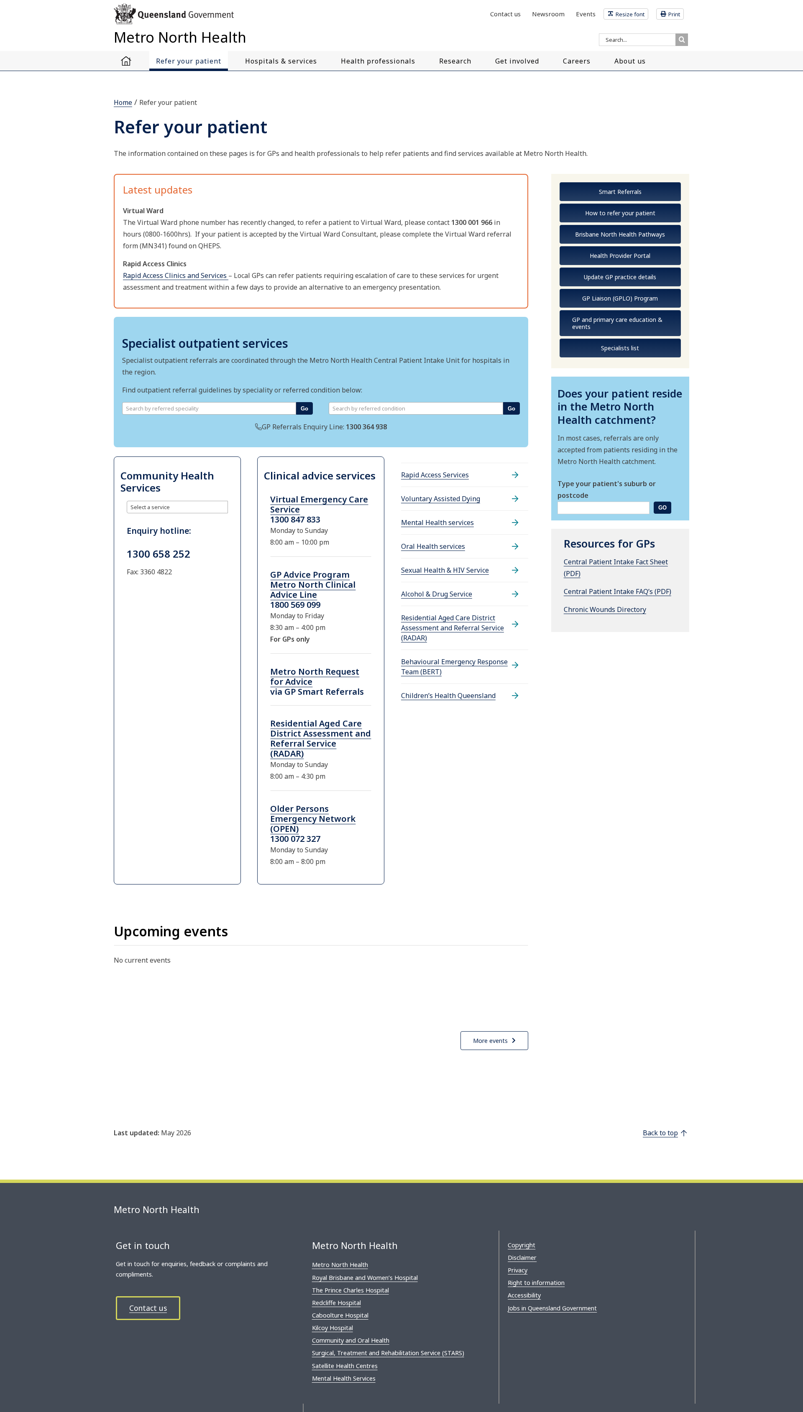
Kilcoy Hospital (332, 1328)
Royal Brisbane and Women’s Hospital (365, 1278)
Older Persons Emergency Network (312, 813)
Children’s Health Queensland (448, 695)
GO (662, 508)
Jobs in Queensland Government (552, 1308)
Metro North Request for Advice (314, 676)
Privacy (517, 1270)
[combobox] (209, 408)
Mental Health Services (344, 1378)
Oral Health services (433, 546)
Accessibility (524, 1295)
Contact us (148, 1308)
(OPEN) (284, 828)
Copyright (521, 1245)
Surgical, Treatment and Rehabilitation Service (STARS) (388, 1353)
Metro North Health (340, 1265)
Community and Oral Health (350, 1340)
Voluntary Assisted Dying (440, 498)
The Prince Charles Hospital (350, 1290)
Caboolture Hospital (340, 1315)
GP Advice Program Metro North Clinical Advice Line (312, 584)
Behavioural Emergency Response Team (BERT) (454, 666)
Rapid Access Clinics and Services (175, 275)
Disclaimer (522, 1258)
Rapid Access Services (435, 474)
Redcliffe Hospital (336, 1303)
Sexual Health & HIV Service (445, 570)
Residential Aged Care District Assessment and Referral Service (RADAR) (320, 738)
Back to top (660, 1132)
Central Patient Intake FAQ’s (608, 591)
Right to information (536, 1283)
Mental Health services (437, 522)
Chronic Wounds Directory (605, 609)
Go (304, 408)
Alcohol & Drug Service (436, 594)
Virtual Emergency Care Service (319, 504)
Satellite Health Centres (345, 1366)
